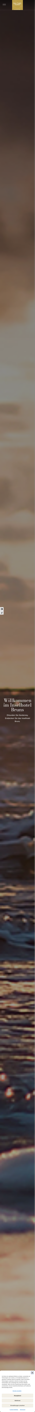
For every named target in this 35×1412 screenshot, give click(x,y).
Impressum (22, 1409)
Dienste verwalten (17, 1390)
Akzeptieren (17, 1395)
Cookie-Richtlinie (14, 1409)
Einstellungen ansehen (17, 1405)
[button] (32, 1373)
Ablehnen (17, 1400)
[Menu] (4, 4)
